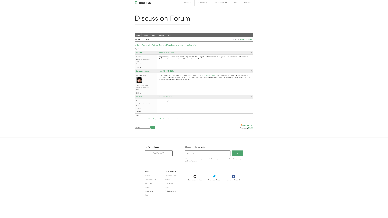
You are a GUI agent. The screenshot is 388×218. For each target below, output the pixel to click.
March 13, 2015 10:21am (167, 71)
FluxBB (250, 128)
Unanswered (249, 39)
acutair (139, 52)
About (186, 3)
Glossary (147, 187)
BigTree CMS (143, 3)
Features (147, 176)
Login (169, 35)
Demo (167, 187)
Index (138, 35)
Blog (146, 195)
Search (247, 3)
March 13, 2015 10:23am (167, 97)
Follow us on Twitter (214, 180)
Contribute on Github (195, 180)
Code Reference (170, 183)
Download (219, 3)
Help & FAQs (149, 191)
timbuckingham (142, 71)
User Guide (148, 183)
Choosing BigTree (150, 179)
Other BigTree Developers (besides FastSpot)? (174, 45)
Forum (235, 3)
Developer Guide (170, 176)
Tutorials (167, 179)
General (146, 45)
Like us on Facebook (233, 180)
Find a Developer (170, 191)
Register (161, 35)
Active (242, 39)
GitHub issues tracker (208, 75)
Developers (202, 3)
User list (145, 35)
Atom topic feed (247, 125)
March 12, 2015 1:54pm (166, 52)
